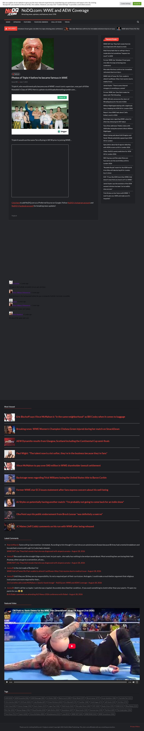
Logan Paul (53, 706)
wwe (65, 714)
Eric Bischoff (70, 702)
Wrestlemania (53, 714)
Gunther (83, 702)
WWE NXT (77, 714)
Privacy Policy (135, 726)
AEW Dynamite (22, 698)
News (8, 22)
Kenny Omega (24, 706)
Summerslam (96, 710)
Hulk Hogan (96, 702)
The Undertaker (124, 710)
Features (27, 22)
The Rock (109, 710)
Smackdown (67, 710)
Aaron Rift (15, 82)
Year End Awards (41, 22)
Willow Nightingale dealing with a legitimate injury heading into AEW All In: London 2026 (118, 107)
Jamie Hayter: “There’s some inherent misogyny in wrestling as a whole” (115, 87)
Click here (16, 203)
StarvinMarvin (13, 545)
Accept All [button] (137, 3)
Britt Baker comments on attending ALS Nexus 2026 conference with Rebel (37, 594)
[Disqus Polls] (53, 250)
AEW (8, 698)
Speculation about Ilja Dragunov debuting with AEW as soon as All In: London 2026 (117, 146)
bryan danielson (109, 698)
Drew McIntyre (55, 702)
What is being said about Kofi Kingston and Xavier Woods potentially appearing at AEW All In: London (117, 138)
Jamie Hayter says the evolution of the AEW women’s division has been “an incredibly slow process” (117, 186)
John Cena (10, 706)
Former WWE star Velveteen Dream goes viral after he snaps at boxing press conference (116, 62)
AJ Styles (52, 698)
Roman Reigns (23, 710)
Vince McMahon (37, 714)
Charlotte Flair (125, 698)
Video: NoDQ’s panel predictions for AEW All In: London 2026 (117, 152)
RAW (119, 706)
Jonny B (10, 556)
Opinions (17, 22)
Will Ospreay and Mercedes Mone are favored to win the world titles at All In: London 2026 (116, 160)
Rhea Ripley (131, 706)
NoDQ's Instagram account (79, 203)
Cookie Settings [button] (125, 3)
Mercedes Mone (83, 706)
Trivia (67, 22)
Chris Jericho (11, 702)
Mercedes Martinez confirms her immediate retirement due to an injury (73, 28)
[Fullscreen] (137, 682)
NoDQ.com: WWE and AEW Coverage (55, 10)
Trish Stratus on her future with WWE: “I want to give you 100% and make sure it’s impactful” (116, 195)
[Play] (7, 682)
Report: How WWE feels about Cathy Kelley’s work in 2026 (115, 113)
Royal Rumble (38, 710)
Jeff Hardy (110, 702)
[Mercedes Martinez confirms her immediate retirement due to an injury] (47, 28)
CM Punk (25, 702)
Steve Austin (81, 710)
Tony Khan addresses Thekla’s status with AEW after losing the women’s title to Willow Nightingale (118, 128)
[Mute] (134, 682)
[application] (72, 646)
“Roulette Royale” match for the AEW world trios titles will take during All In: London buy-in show (117, 170)
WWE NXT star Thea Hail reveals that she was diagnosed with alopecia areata (116, 45)
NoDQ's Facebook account (22, 206)
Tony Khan (10, 714)
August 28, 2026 (78, 551)
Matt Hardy (67, 706)
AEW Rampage (37, 698)
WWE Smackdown (106, 714)
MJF (95, 706)
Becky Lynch (65, 698)
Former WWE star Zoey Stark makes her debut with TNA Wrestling (116, 93)
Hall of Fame (56, 22)
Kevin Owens (40, 706)
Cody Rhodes (39, 702)
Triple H (14, 216)
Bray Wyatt (78, 698)
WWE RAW (90, 714)
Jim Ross (122, 702)
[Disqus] (53, 306)
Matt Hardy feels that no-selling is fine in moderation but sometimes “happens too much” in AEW (116, 53)
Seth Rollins (53, 710)
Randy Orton (108, 706)
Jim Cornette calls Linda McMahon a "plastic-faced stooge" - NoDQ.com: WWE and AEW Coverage (47, 583)
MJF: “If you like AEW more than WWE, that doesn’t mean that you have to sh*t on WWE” (117, 178)
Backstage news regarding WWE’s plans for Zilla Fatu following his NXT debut (117, 120)
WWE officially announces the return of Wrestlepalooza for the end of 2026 (116, 100)
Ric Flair (9, 710)
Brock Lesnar (93, 698)
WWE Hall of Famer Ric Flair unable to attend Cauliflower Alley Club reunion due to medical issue (118, 78)
